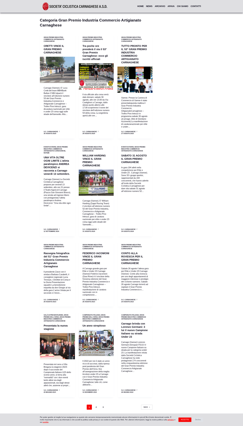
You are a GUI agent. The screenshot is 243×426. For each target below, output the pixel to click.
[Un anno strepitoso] (96, 343)
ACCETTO (185, 420)
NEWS (149, 6)
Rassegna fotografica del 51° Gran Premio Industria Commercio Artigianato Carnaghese (56, 260)
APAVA (171, 6)
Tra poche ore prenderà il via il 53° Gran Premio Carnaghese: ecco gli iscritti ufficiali (95, 52)
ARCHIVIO (160, 6)
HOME (140, 6)
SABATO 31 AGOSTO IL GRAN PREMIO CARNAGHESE (134, 159)
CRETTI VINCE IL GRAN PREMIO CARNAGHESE (54, 49)
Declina (198, 420)
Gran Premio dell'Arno (56, 316)
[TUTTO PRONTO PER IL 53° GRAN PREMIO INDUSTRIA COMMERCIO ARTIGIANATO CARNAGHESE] (135, 80)
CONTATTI (196, 6)
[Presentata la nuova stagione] (57, 346)
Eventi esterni (50, 147)
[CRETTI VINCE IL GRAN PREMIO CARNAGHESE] (57, 70)
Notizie (46, 153)
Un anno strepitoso (94, 325)
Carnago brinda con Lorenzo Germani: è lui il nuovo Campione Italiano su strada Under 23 (134, 330)
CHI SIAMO (182, 6)
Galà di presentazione (53, 315)
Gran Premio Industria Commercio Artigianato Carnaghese (54, 39)
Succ (146, 407)
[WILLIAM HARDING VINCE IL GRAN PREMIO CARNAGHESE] (96, 183)
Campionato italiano (91, 315)
